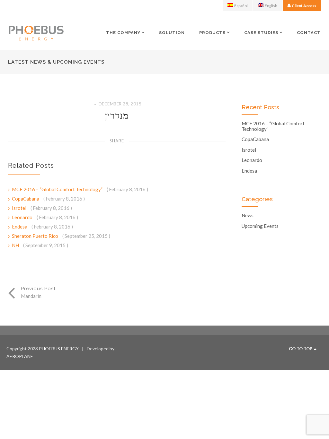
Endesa (20, 226)
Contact (309, 33)
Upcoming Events (260, 226)
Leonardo (22, 217)
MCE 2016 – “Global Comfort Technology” (57, 189)
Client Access (304, 5)
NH (16, 245)
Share (117, 140)
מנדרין (117, 115)
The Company (123, 32)
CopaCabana (26, 199)
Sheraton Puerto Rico (35, 236)
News (247, 215)
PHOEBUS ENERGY (59, 348)
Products (212, 32)
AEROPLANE (19, 356)
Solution (172, 33)
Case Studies (261, 32)
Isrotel (19, 208)
